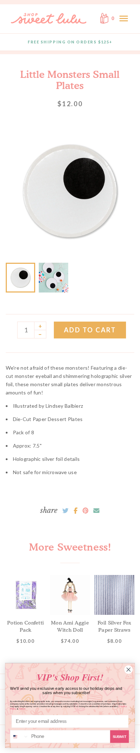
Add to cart (90, 330)
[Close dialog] (128, 669)
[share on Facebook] (76, 511)
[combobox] (19, 736)
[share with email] (96, 511)
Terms (22, 708)
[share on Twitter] (65, 511)
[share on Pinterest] (85, 511)
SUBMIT (119, 737)
